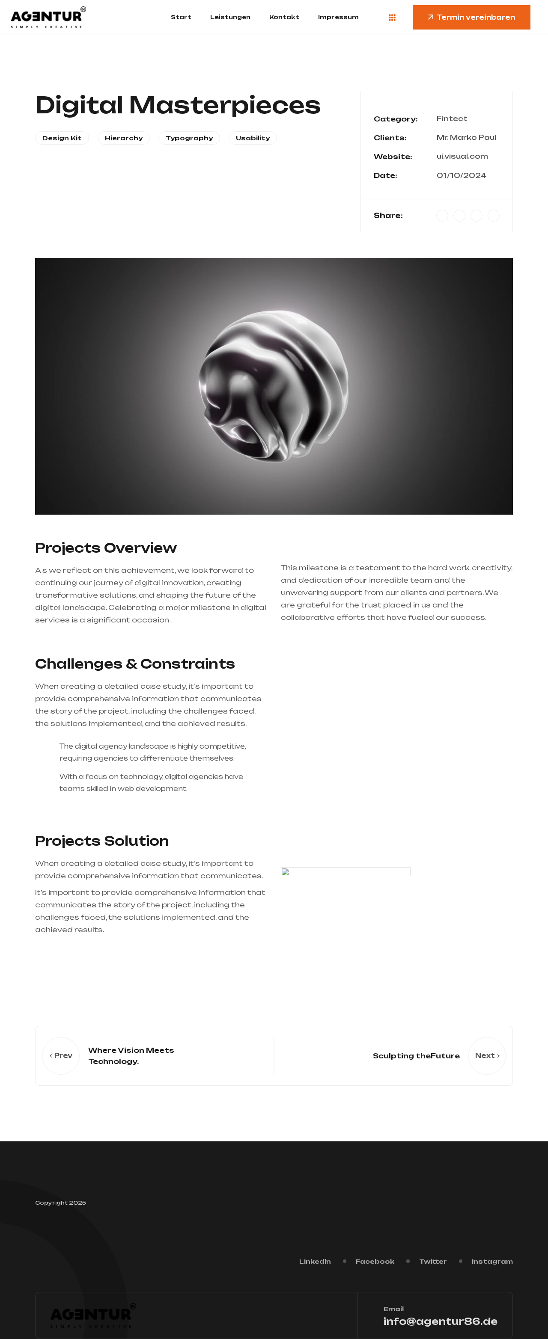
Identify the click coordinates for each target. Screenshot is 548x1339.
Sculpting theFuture (416, 1056)
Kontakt (284, 17)
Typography (189, 138)
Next (485, 1056)
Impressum (338, 17)
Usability (253, 138)
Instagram (492, 1261)
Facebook (375, 1261)
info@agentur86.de (440, 1321)
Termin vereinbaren (476, 17)
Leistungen (230, 17)
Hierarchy (124, 138)
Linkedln (315, 1261)
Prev (63, 1056)
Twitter (433, 1261)
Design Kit (62, 138)
